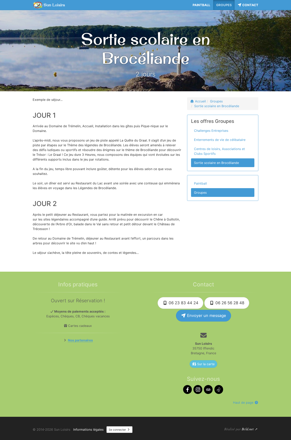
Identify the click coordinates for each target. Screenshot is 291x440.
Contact (250, 5)
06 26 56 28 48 (229, 302)
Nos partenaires (80, 340)
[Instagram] (197, 389)
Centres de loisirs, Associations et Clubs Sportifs (219, 151)
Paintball (201, 5)
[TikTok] (218, 389)
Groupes (224, 5)
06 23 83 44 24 (182, 302)
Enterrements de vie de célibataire (219, 140)
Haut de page (243, 402)
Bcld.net (248, 429)
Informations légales (88, 429)
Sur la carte (205, 364)
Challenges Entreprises (211, 131)
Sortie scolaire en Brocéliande (216, 163)
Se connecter (118, 429)
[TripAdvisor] (208, 389)
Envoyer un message (206, 315)
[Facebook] (187, 389)
